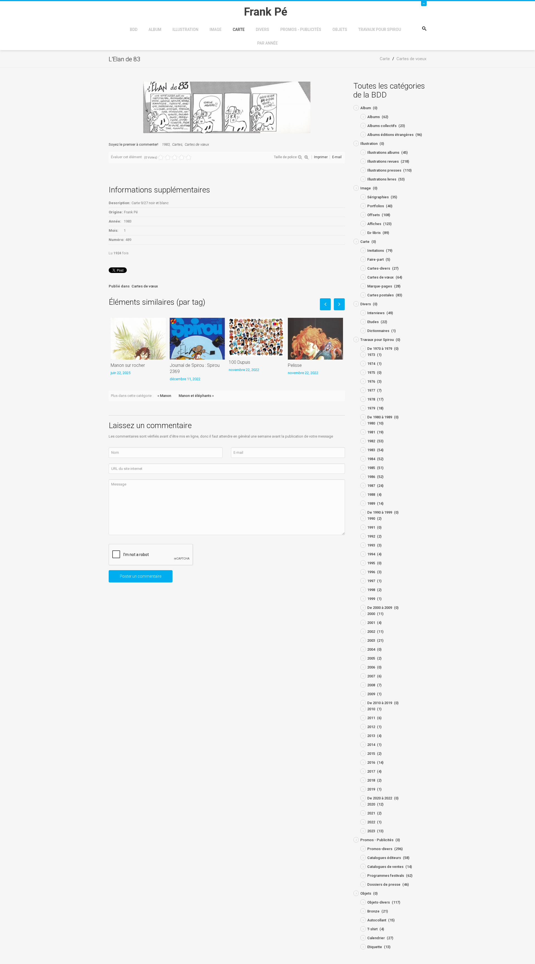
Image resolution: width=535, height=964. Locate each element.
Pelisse (295, 365)
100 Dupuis (239, 362)
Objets (339, 29)
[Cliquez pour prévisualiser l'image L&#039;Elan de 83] (226, 107)
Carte (239, 29)
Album (155, 29)
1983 (166, 144)
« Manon (164, 396)
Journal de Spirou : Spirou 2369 (195, 368)
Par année (267, 43)
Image (216, 29)
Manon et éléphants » (196, 396)
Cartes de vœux (197, 144)
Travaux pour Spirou (379, 29)
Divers (262, 29)
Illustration (185, 29)
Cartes (177, 144)
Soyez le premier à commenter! (133, 144)
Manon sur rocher (128, 365)
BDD (133, 29)
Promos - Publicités (300, 29)
